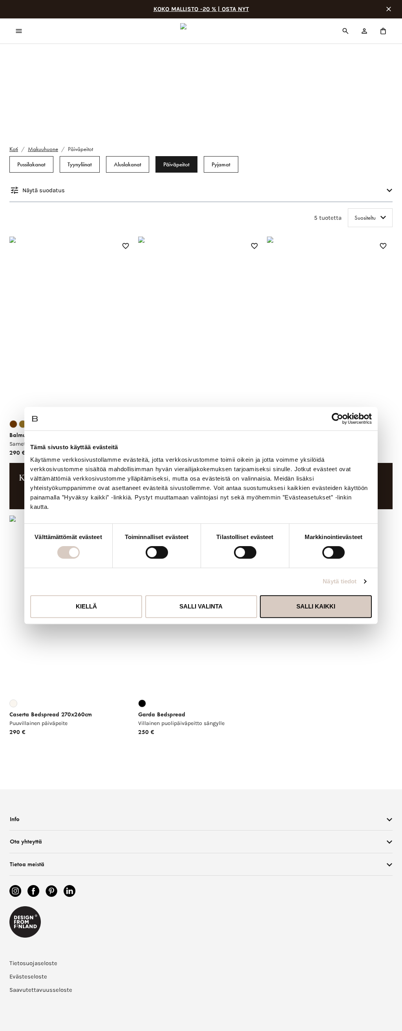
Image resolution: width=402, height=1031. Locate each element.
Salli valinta (201, 606)
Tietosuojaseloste (33, 963)
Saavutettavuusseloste (40, 989)
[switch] (157, 552)
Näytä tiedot (339, 581)
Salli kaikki (315, 606)
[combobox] (370, 217)
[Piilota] (389, 9)
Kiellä (86, 606)
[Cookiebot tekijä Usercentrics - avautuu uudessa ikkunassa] (337, 418)
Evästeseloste (28, 976)
